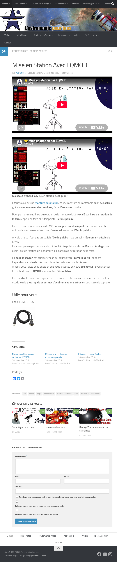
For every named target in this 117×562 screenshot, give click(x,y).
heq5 (39, 394)
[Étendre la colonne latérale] (4, 51)
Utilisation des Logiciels (25, 51)
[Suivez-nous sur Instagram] (110, 554)
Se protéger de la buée (23, 427)
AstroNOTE (21, 73)
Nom (17, 476)
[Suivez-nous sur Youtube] (105, 554)
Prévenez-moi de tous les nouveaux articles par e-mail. (36, 514)
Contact (107, 3)
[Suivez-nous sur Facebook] (99, 554)
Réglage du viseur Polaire (89, 354)
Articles (75, 3)
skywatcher (95, 394)
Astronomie (60, 3)
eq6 (24, 394)
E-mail (67, 476)
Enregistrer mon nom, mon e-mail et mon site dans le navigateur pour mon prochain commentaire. (57, 497)
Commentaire (21, 456)
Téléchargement (90, 3)
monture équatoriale (64, 394)
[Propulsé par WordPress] (24, 556)
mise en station (49, 394)
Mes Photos (19, 3)
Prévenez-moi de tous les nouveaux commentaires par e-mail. (39, 506)
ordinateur (85, 394)
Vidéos (5, 3)
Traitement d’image (40, 3)
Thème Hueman (40, 556)
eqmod (31, 394)
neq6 (76, 394)
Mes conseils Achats (55, 427)
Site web (18, 486)
